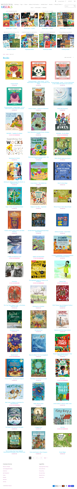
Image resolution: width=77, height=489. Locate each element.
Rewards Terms (42, 475)
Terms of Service (42, 468)
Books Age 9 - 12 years (65, 19)
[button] (17, 4)
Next (45, 457)
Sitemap (4, 481)
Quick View (14, 73)
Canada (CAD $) (61, 1)
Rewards (4, 477)
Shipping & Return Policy (43, 466)
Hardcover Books (47, 40)
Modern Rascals (9, 485)
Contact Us (5, 470)
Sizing (4, 475)
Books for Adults (11, 40)
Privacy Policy (41, 470)
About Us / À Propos (6, 466)
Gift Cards (5, 479)
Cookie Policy (41, 477)
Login (71, 1)
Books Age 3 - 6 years (29, 19)
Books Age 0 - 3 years (11, 19)
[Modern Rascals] (6, 6)
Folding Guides (65, 40)
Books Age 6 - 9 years (47, 19)
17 (41, 457)
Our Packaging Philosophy (7, 468)
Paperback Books (29, 40)
